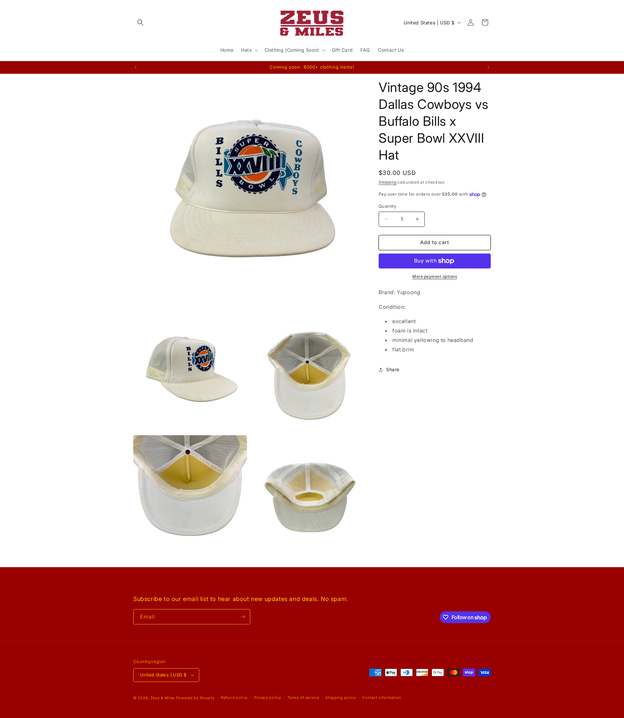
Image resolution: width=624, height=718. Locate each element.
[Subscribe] (243, 616)
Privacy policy (267, 697)
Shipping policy (340, 697)
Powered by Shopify (195, 698)
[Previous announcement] (135, 67)
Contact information (381, 697)
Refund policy (234, 697)
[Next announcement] (488, 67)
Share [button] (392, 369)
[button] (140, 22)
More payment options (434, 276)
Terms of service (303, 697)
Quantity (387, 206)
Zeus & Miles (162, 698)
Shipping (387, 182)
